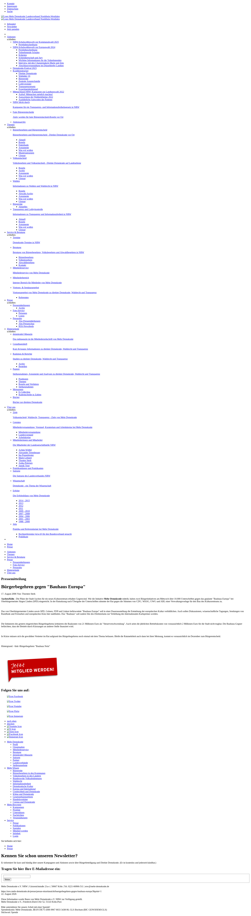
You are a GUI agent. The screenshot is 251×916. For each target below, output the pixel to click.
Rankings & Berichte (22, 354)
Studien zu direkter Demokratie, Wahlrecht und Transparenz (40, 359)
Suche (10, 11)
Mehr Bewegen (14, 804)
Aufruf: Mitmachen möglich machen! (36, 94)
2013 (21, 503)
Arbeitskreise (25, 437)
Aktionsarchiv (19, 122)
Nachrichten (18, 815)
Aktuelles (23, 206)
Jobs (15, 524)
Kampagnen (18, 807)
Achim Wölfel (25, 450)
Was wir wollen (26, 150)
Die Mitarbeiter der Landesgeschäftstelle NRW (34, 445)
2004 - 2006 (24, 516)
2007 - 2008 (24, 513)
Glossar (22, 155)
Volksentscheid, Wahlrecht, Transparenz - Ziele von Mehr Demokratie (45, 417)
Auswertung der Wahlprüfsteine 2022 (36, 97)
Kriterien (23, 55)
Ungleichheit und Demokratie (26, 791)
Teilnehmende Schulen (29, 52)
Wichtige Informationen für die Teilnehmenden (40, 60)
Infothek (16, 833)
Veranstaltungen (20, 817)
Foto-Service (19, 310)
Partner (16, 760)
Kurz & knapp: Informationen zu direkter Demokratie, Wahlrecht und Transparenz (50, 349)
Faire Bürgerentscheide (23, 112)
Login (15, 836)
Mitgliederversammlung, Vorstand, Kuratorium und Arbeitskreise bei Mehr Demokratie (52, 427)
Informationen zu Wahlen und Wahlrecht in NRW (35, 186)
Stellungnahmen (26, 387)
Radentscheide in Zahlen (30, 394)
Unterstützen (18, 812)
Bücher (16, 397)
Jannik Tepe (24, 465)
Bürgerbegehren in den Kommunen (29, 773)
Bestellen (23, 366)
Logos (21, 316)
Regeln (22, 142)
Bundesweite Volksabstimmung (27, 778)
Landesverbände (20, 762)
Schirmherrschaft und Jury (31, 57)
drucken (10, 723)
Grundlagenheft (20, 344)
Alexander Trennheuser (29, 452)
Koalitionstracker (20, 71)
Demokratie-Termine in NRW (26, 242)
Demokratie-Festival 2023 (25, 68)
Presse (10, 300)
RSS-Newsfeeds (26, 326)
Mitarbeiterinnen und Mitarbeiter (28, 440)
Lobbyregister (25, 84)
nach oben (11, 721)
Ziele (15, 412)
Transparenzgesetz (27, 86)
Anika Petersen (26, 463)
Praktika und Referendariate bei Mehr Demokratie (36, 529)
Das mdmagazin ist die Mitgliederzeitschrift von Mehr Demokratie (43, 339)
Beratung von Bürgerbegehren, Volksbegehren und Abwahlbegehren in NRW (48, 252)
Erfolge (16, 490)
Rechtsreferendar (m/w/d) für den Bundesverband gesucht (45, 534)
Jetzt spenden (13, 29)
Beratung (17, 247)
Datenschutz (12, 9)
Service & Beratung (16, 232)
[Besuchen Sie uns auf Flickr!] (13, 711)
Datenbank (24, 145)
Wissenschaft (19, 481)
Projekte (16, 810)
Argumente (24, 147)
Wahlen (16, 181)
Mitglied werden (20, 831)
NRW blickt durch (21, 102)
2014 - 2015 (24, 500)
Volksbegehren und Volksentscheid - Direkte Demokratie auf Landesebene (47, 163)
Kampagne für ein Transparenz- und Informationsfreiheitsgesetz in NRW (46, 107)
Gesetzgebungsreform (23, 797)
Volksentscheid (20, 158)
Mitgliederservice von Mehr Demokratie (31, 272)
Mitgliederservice (21, 268)
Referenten (24, 297)
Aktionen (11, 36)
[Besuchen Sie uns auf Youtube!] (14, 706)
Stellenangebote (20, 765)
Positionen (23, 379)
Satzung (16, 471)
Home (10, 544)
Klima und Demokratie (23, 794)
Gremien (17, 422)
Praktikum (23, 536)
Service (10, 820)
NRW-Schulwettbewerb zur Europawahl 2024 (34, 47)
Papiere (16, 369)
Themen (11, 124)
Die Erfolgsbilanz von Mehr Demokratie (31, 495)
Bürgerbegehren (26, 257)
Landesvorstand (26, 435)
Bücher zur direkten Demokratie (27, 402)
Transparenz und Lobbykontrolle (28, 209)
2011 (21, 508)
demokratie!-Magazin (22, 334)
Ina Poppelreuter (26, 455)
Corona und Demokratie (24, 802)
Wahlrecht (17, 781)
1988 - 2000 (24, 521)
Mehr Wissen (13, 768)
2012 (21, 506)
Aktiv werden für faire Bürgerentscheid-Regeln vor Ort (38, 117)
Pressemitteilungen (21, 305)
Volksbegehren (25, 260)
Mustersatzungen (26, 153)
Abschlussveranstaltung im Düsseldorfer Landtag (41, 65)
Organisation (19, 747)
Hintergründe (13, 329)
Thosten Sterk (25, 460)
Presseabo (17, 318)
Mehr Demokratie (15, 742)
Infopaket (11, 24)
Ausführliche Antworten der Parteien (35, 99)
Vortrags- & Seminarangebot (26, 287)
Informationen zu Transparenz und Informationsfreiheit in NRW (42, 214)
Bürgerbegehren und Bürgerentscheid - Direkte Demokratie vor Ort (44, 135)
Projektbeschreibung (28, 44)
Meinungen (18, 389)
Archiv (22, 170)
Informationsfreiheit (22, 783)
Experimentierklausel (28, 89)
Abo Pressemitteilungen (29, 321)
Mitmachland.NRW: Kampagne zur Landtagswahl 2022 (38, 91)
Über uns (11, 407)
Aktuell (22, 140)
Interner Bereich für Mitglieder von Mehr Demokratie (37, 282)
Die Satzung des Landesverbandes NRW (31, 476)
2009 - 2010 (24, 511)
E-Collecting (24, 392)
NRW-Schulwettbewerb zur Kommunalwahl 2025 (36, 42)
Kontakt (10, 3)
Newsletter (12, 26)
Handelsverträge (20, 799)
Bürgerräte (23, 78)
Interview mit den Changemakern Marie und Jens (41, 63)
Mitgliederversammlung (29, 432)
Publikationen (19, 825)
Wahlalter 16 (24, 76)
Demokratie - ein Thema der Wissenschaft (32, 485)
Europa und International (24, 789)
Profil (15, 744)
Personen (23, 313)
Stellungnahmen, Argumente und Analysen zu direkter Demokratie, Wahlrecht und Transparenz (56, 374)
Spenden (17, 828)
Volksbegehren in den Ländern (27, 776)
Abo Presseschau (26, 323)
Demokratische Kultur (23, 786)
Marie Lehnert (25, 458)
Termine (16, 237)
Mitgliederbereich (21, 277)
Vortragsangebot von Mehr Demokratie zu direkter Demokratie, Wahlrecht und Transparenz (55, 292)
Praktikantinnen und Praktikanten (28, 468)
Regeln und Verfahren (29, 384)
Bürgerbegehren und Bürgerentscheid (30, 130)
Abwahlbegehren (26, 262)
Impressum (12, 6)
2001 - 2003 (24, 519)
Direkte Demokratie (28, 73)
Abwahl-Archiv (26, 193)
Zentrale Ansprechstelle (29, 81)
